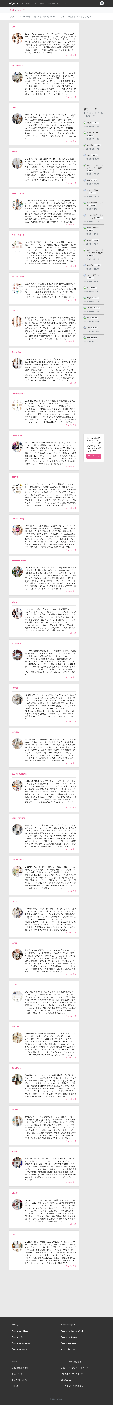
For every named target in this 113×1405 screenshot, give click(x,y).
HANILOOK (16, 644)
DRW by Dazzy (18, 519)
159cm (98, 145)
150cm (93, 205)
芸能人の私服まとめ (20, 1368)
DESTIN (15, 477)
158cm (90, 135)
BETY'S (15, 310)
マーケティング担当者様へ (72, 1386)
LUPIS (14, 943)
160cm (94, 180)
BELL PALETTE (18, 277)
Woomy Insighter (68, 1325)
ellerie (14, 602)
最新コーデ (93, 112)
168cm (95, 317)
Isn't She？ (16, 732)
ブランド (64, 3)
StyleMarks (16, 1068)
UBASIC (15, 1193)
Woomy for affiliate (20, 1331)
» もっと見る (71, 55)
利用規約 (15, 1386)
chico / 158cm (93, 133)
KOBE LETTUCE (18, 818)
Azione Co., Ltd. (68, 1349)
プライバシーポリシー (21, 1380)
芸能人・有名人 (52, 3)
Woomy (14, 3)
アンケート (93, 456)
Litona (14, 901)
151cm (93, 193)
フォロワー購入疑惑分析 (71, 1362)
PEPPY (15, 985)
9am (14, 27)
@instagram (66, 1380)
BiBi (88, 337)
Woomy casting (18, 1337)
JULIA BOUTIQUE (19, 774)
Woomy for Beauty (19, 1349)
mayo (89, 123)
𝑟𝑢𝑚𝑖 (89, 155)
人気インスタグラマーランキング (74, 1368)
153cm (95, 123)
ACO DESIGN (17, 66)
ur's (13, 1235)
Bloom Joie (16, 352)
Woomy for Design (69, 1337)
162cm (94, 155)
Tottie (14, 1151)
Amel (14, 107)
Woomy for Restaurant (21, 1343)
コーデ (41, 3)
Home (14, 1362)
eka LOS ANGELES (19, 560)
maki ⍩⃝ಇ (90, 145)
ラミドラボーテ (18, 235)
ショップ (21, 10)
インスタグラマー (29, 3)
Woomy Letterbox (68, 1343)
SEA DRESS (16, 1026)
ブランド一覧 (17, 1374)
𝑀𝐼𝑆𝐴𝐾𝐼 (90, 308)
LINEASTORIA (18, 860)
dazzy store (17, 435)
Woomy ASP (17, 1325)
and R (14, 152)
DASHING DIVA (18, 394)
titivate (15, 1110)
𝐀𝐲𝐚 (88, 180)
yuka (89, 317)
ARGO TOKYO (18, 193)
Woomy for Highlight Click (72, 1331)
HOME (11, 10)
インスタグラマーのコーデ (72, 1374)
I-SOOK (15, 688)
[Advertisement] (93, 64)
